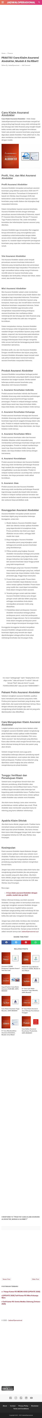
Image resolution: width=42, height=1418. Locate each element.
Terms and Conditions (21, 1408)
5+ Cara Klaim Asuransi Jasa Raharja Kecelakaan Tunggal (30, 1010)
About (5, 1406)
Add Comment (26, 65)
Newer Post (6, 1279)
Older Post (35, 1279)
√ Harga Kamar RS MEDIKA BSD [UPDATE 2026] (21, 1291)
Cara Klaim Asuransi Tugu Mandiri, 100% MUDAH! (10, 1010)
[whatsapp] (36, 942)
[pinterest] (26, 942)
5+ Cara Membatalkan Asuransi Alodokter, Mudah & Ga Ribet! (9, 1033)
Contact (12, 1406)
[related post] (11, 958)
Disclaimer (34, 1406)
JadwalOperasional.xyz (29, 931)
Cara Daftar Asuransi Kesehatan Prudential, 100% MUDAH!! (29, 1031)
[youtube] (31, 1399)
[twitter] (16, 942)
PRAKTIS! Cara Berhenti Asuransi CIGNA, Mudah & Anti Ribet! (31, 968)
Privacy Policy (23, 1406)
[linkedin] (26, 1399)
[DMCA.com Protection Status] (8, 1390)
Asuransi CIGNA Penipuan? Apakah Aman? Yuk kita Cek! (11, 968)
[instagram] (15, 1399)
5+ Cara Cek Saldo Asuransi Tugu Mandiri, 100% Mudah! (30, 990)
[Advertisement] (21, 27)
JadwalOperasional (21, 2)
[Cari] (39, 3)
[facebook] (6, 942)
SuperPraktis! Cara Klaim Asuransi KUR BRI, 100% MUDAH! (10, 989)
